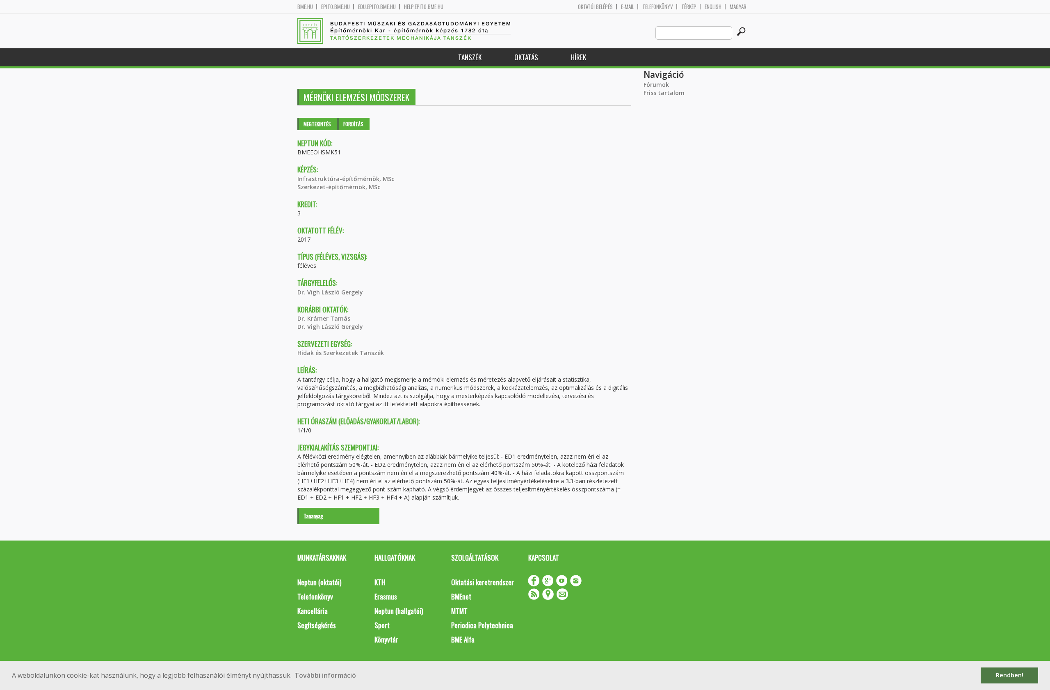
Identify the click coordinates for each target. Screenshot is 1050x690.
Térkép (688, 6)
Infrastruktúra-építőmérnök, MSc (345, 179)
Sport (382, 625)
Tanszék (470, 57)
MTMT (459, 611)
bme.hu (305, 6)
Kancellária (312, 611)
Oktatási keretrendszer (482, 582)
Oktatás (526, 57)
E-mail (627, 6)
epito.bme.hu (335, 6)
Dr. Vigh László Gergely (330, 292)
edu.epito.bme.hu (377, 6)
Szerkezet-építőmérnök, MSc (338, 187)
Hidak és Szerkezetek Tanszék (340, 353)
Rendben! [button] (1009, 675)
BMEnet (461, 596)
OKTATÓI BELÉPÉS (595, 6)
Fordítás (353, 123)
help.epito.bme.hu (423, 6)
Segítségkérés (316, 625)
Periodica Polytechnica (482, 625)
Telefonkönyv (657, 6)
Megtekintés (317, 123)
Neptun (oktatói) (319, 582)
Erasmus (385, 596)
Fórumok (656, 84)
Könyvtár (386, 639)
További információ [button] (325, 675)
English (713, 6)
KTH (379, 582)
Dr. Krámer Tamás (323, 318)
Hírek (578, 57)
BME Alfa (463, 639)
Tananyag (313, 515)
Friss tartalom (664, 93)
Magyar (738, 6)
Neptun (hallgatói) (398, 611)
